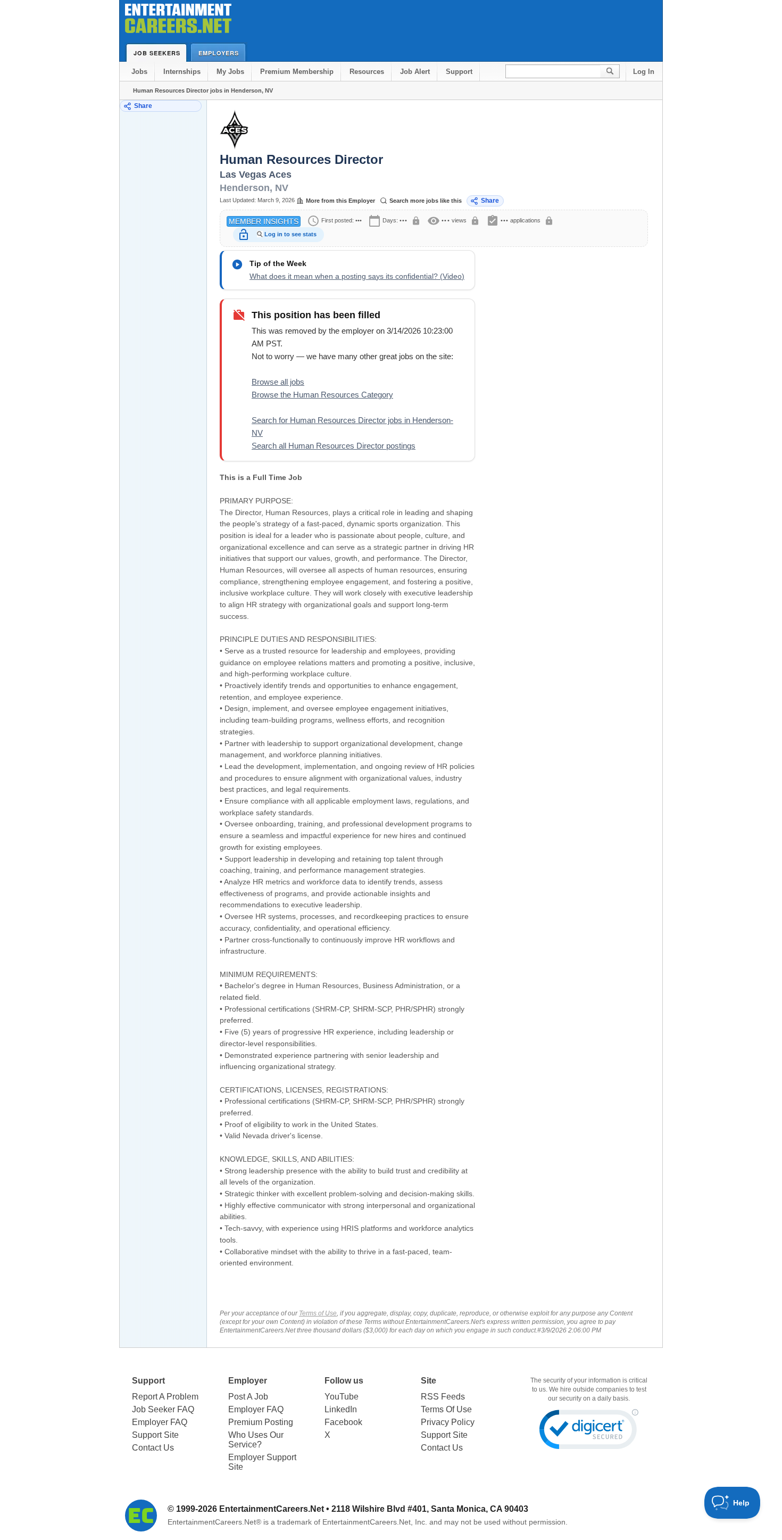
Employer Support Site (262, 1462)
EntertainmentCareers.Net (271, 1508)
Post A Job (248, 1396)
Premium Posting (260, 1422)
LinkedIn (341, 1409)
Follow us (344, 1380)
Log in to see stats (290, 234)
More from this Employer (340, 200)
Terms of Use (318, 1313)
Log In (643, 72)
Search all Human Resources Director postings (333, 445)
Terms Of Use (446, 1409)
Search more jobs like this (425, 200)
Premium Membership (297, 72)
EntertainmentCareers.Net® (214, 1522)
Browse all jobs (278, 381)
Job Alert (415, 72)
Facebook (343, 1422)
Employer (247, 1380)
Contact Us (153, 1447)
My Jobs (230, 72)
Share (143, 106)
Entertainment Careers (178, 21)
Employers (218, 53)
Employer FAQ (159, 1422)
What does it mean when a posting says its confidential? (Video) (356, 276)
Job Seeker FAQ (163, 1409)
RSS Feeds (443, 1396)
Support (459, 72)
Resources (367, 72)
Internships (182, 72)
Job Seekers (157, 53)
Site (428, 1380)
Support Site (155, 1434)
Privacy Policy (448, 1422)
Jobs (139, 72)
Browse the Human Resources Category (322, 394)
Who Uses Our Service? (256, 1439)
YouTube (342, 1396)
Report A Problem (165, 1396)
